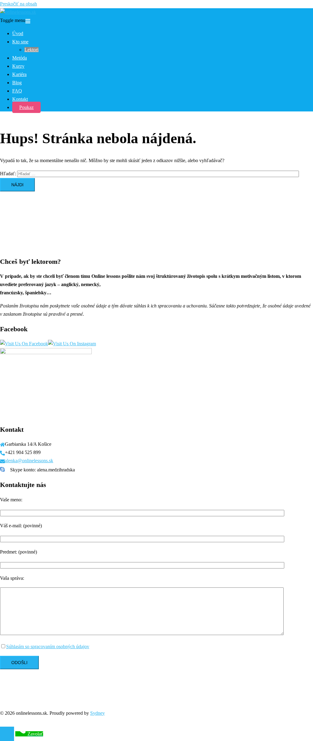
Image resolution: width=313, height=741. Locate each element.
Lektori (31, 49)
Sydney (97, 713)
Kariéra (19, 74)
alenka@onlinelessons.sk (29, 460)
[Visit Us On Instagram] (72, 343)
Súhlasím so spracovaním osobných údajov (47, 646)
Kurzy (18, 66)
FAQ (17, 90)
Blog (17, 82)
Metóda (19, 57)
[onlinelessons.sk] (18, 12)
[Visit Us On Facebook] (24, 343)
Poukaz (26, 107)
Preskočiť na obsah (18, 3)
